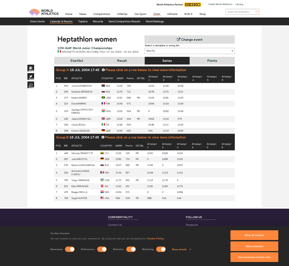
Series (167, 60)
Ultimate (172, 14)
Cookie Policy (155, 238)
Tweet (31, 79)
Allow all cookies (254, 235)
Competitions (101, 14)
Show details (179, 249)
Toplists (83, 21)
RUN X (188, 14)
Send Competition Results (124, 21)
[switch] (102, 249)
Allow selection (254, 246)
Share (31, 70)
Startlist (76, 60)
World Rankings (155, 21)
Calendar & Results (61, 21)
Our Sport (140, 14)
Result (122, 60)
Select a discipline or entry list (162, 45)
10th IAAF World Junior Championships (85, 48)
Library (239, 4)
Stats (157, 14)
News (82, 14)
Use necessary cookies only (254, 257)
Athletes (122, 14)
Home (68, 14)
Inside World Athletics (220, 4)
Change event (191, 39)
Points (212, 60)
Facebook (192, 224)
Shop (203, 14)
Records (98, 21)
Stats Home (37, 21)
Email (31, 87)
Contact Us (115, 224)
